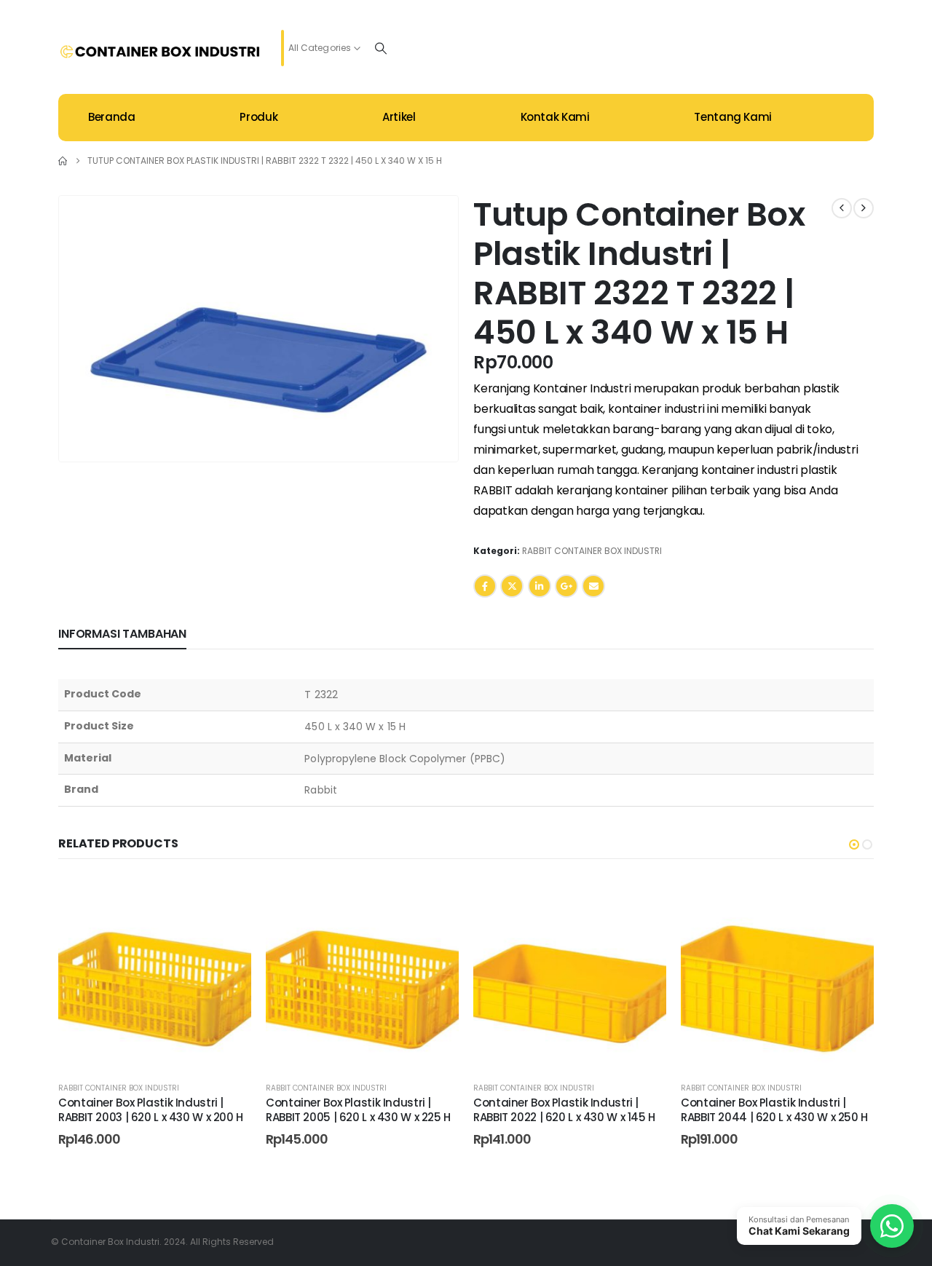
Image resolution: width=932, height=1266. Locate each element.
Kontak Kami (555, 116)
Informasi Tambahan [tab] (122, 633)
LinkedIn (539, 586)
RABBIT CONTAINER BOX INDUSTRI (592, 551)
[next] (863, 208)
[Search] (380, 48)
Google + (566, 586)
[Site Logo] (160, 51)
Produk (258, 116)
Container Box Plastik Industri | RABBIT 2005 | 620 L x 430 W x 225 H (358, 1110)
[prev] (842, 208)
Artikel (398, 116)
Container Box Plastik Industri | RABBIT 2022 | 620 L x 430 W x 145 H (564, 1110)
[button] (428, 432)
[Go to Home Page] (62, 161)
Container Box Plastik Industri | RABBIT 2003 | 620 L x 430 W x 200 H (150, 1110)
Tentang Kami (733, 116)
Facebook (485, 586)
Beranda (111, 116)
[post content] (154, 973)
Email (593, 586)
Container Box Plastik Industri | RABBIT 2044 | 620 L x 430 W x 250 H (774, 1110)
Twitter (512, 586)
